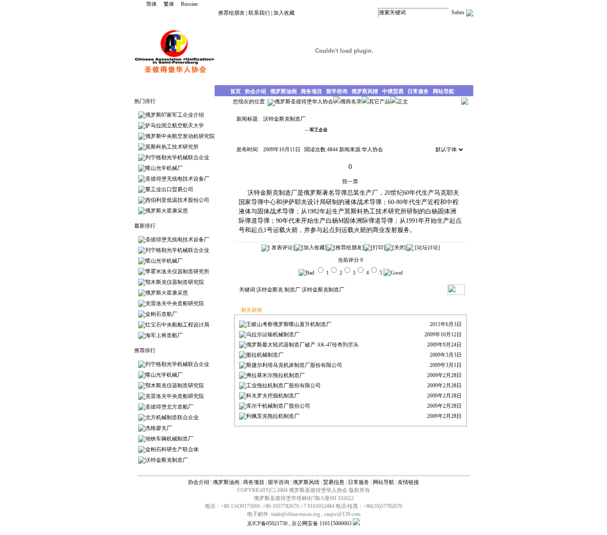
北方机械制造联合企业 (172, 417)
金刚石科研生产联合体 (172, 449)
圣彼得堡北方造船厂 (169, 407)
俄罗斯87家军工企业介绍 (174, 115)
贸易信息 (333, 482)
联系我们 (259, 13)
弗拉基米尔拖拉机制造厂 (275, 375)
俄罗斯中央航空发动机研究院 (180, 136)
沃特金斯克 (269, 290)
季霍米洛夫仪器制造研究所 (177, 271)
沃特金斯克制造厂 (166, 460)
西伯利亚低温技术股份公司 (177, 200)
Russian (189, 4)
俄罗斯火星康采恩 (166, 211)
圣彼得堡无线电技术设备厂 (177, 179)
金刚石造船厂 (161, 314)
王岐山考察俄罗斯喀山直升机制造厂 (288, 324)
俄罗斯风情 (306, 482)
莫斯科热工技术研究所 (172, 147)
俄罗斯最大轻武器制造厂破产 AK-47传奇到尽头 (302, 345)
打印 (378, 247)
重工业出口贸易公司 (169, 189)
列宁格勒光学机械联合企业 (177, 157)
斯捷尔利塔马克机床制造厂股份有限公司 (294, 365)
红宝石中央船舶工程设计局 (177, 325)
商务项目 (253, 482)
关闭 (399, 247)
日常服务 (358, 482)
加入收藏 (284, 13)
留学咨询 (278, 482)
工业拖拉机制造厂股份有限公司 (283, 385)
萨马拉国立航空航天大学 (174, 125)
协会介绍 (198, 482)
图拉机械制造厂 (265, 355)
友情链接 (408, 482)
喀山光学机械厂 (164, 168)
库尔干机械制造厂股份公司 (278, 406)
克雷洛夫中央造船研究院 (174, 303)
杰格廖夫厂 (158, 428)
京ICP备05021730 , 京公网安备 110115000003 (299, 523)
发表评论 (281, 247)
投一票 (350, 181)
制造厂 (292, 290)
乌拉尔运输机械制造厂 (273, 334)
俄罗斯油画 (226, 482)
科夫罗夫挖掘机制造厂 (273, 396)
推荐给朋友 (231, 13)
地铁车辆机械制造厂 (169, 439)
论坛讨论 (427, 247)
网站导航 (383, 482)
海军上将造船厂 (164, 335)
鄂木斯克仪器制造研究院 (174, 282)
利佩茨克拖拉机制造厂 (273, 416)
